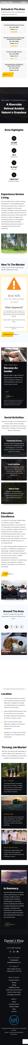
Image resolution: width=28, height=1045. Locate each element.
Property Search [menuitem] (14, 980)
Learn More (8, 574)
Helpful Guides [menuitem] (14, 1007)
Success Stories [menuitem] (14, 1004)
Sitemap (13, 1030)
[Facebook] (10, 951)
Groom (22, 627)
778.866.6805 (14, 960)
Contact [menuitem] (14, 1011)
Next (20, 643)
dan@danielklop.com (14, 962)
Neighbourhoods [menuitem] (14, 987)
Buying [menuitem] (14, 982)
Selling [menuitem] (14, 985)
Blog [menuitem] (14, 1009)
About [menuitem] (14, 1002)
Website (5, 74)
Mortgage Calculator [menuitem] (14, 995)
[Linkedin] (14, 951)
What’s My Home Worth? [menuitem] (14, 990)
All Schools (8, 18)
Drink (11, 627)
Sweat (17, 627)
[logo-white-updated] (7, 2)
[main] (14, 467)
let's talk (9, 924)
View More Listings (10, 334)
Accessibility (23, 1028)
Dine (6, 627)
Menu (24, 2)
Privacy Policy (15, 1028)
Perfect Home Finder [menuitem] (14, 992)
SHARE (24, 634)
